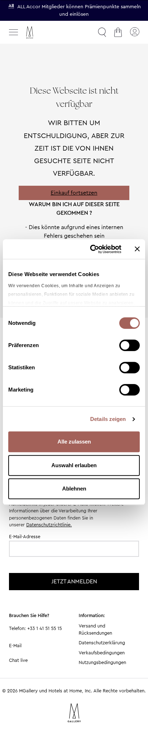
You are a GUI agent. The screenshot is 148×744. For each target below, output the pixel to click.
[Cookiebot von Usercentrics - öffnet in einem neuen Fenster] (91, 249)
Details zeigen (108, 419)
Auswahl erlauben (74, 465)
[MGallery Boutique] (45, 32)
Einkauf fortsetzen (74, 193)
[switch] (129, 346)
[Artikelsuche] (102, 32)
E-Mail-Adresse (24, 536)
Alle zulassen (74, 442)
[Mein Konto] (134, 32)
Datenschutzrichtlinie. (49, 524)
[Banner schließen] (137, 248)
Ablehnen (74, 488)
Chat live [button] (18, 660)
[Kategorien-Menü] (13, 32)
